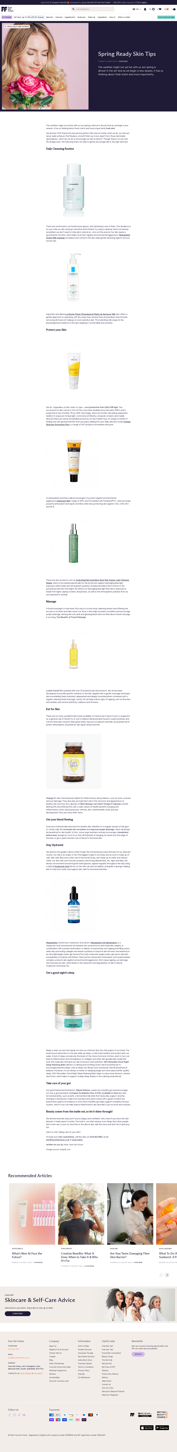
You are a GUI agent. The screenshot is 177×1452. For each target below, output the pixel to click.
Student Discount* (73, 2)
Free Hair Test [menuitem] (107, 1349)
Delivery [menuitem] (105, 1370)
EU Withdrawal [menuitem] (84, 1377)
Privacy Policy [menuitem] (83, 1370)
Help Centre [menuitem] (106, 1381)
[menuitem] (9, 1414)
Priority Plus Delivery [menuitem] (110, 1374)
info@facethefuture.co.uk (57, 1140)
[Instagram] (14, 1415)
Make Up (91, 17)
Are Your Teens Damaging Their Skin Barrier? (130, 1255)
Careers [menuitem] (52, 1356)
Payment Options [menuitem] (85, 1363)
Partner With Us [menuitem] (55, 1353)
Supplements (70, 17)
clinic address (25, 1373)
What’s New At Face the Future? (27, 1255)
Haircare (58, 17)
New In (112, 17)
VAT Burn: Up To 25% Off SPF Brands (29, 17)
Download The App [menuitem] (85, 1353)
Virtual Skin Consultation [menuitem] (111, 1353)
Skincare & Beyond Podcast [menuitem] (113, 1391)
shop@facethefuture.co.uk (18, 1358)
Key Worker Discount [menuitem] (86, 1356)
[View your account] (145, 9)
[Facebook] (9, 1415)
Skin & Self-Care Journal (18, 26)
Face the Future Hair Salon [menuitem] (60, 1367)
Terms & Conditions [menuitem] (86, 1367)
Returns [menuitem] (105, 1377)
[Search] (73, 9)
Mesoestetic (51, 942)
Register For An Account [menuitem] (59, 1349)
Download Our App (22, 2)
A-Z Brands (6, 17)
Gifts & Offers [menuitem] (83, 1346)
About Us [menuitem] (52, 1346)
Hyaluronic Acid (61, 866)
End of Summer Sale (166, 17)
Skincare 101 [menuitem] (107, 1363)
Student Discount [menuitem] (85, 1349)
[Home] (132, 1415)
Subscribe (18, 1313)
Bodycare (81, 17)
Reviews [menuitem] (52, 1374)
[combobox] (92, 9)
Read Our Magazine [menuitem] (110, 1395)
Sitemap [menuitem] (81, 1374)
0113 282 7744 (13, 1349)
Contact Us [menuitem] (106, 1384)
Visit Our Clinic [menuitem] (107, 1388)
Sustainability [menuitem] (54, 1377)
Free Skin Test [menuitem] (107, 1346)
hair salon (38, 1373)
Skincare (49, 17)
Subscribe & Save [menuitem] (85, 1360)
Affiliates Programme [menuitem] (57, 1370)
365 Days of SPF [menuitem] (108, 1367)
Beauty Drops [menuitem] (107, 1356)
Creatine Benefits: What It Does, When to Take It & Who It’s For (79, 1257)
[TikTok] (19, 1415)
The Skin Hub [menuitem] (107, 1360)
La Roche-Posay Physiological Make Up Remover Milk (90, 314)
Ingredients (102, 17)
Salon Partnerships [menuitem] (56, 1363)
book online (77, 1140)
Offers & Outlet (124, 17)
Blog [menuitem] (51, 1360)
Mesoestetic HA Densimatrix (104, 942)
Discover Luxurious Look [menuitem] (59, 1381)
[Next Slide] (167, 1275)
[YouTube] (24, 1415)
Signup (138, 1354)
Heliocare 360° (64, 501)
